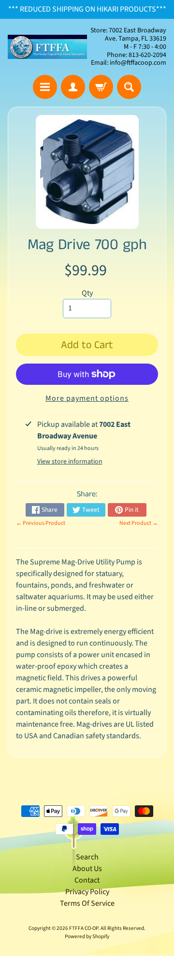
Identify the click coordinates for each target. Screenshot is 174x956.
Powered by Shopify (87, 936)
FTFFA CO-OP (83, 928)
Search (87, 857)
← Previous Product (40, 523)
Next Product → (138, 523)
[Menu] (45, 87)
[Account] (73, 87)
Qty (87, 293)
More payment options (87, 398)
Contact (87, 880)
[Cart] (101, 87)
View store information (69, 461)
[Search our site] (129, 87)
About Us (87, 868)
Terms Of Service (87, 903)
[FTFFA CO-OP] (47, 47)
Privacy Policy (87, 891)
